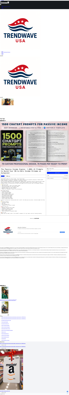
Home (2, 51)
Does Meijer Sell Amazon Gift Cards (6, 320)
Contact (3, 53)
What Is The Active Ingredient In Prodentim (7, 330)
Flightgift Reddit (4, 338)
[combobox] (3, 315)
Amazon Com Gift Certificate (5, 335)
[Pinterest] (2, 285)
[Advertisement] (34, 111)
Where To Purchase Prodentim (5, 325)
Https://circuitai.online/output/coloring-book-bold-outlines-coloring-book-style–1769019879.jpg (14, 318)
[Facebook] (0, 285)
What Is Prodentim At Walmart (5, 340)
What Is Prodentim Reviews (5, 333)
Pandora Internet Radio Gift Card (6, 328)
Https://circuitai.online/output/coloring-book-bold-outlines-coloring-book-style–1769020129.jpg (12, 343)
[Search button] (8, 315)
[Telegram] (5, 285)
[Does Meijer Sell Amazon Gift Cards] (11, 389)
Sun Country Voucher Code (5, 323)
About (2, 54)
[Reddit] (4, 285)
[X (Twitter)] (1, 285)
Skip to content (2, 0)
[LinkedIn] (3, 285)
